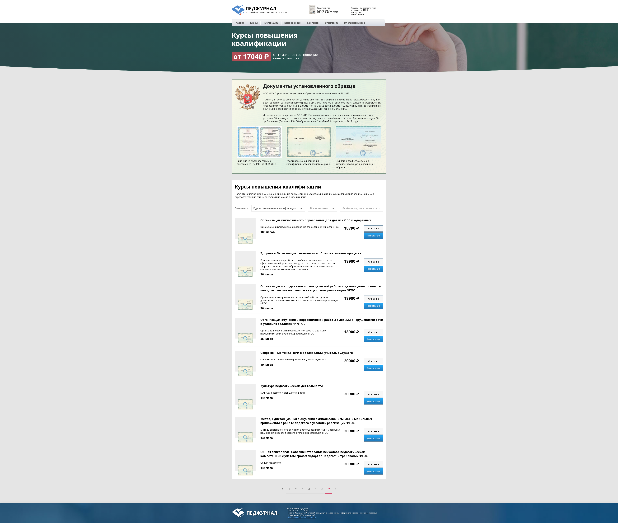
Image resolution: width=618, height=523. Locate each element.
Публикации (271, 22)
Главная (239, 22)
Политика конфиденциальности (301, 517)
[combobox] (278, 208)
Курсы (254, 22)
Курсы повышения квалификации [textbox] (274, 208)
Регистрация (373, 235)
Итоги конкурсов (354, 22)
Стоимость (331, 22)
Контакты (313, 22)
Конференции (292, 22)
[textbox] (321, 208)
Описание (373, 228)
